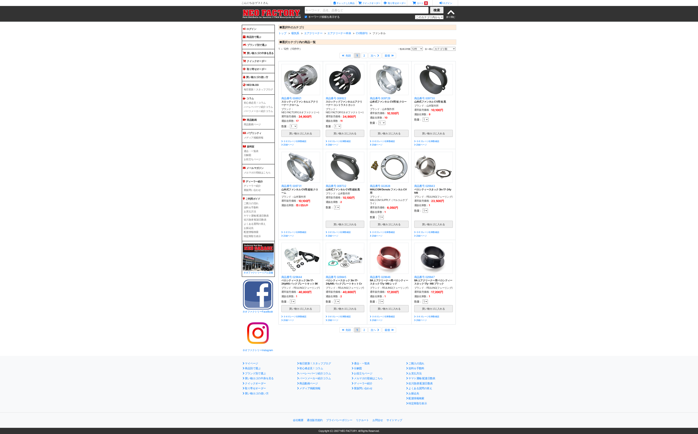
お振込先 (249, 228)
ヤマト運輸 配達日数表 (256, 215)
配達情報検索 (251, 232)
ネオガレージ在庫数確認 (294, 141)
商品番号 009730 (424, 98)
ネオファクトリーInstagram (257, 350)
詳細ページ (288, 144)
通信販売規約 (314, 420)
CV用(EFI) (361, 33)
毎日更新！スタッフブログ (258, 89)
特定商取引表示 (252, 236)
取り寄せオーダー (256, 69)
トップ (282, 33)
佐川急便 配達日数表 (255, 219)
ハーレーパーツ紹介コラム (258, 106)
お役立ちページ (252, 159)
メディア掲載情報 (253, 137)
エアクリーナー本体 (339, 33)
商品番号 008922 (336, 98)
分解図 (247, 155)
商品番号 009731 (291, 186)
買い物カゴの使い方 (257, 77)
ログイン (251, 28)
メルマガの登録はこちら (257, 172)
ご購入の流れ (251, 203)
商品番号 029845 (336, 277)
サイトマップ (394, 420)
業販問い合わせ (252, 190)
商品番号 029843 (424, 186)
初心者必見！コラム (255, 102)
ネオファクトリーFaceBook (257, 311)
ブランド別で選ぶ (257, 44)
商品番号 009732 (336, 186)
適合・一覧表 (251, 151)
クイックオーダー (256, 61)
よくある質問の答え (255, 223)
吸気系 (295, 33)
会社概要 (298, 420)
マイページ (251, 363)
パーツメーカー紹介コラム (258, 111)
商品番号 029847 (424, 277)
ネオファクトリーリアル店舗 (258, 272)
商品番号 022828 (380, 186)
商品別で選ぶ (253, 36)
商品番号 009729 (380, 98)
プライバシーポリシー (339, 420)
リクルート (362, 420)
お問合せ (377, 420)
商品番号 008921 (291, 98)
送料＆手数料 (251, 207)
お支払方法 (250, 211)
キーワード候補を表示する (324, 17)
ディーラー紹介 (252, 185)
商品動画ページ (252, 124)
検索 (437, 10)
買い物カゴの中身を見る (260, 53)
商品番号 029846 (380, 277)
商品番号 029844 (291, 277)
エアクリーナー (313, 33)
